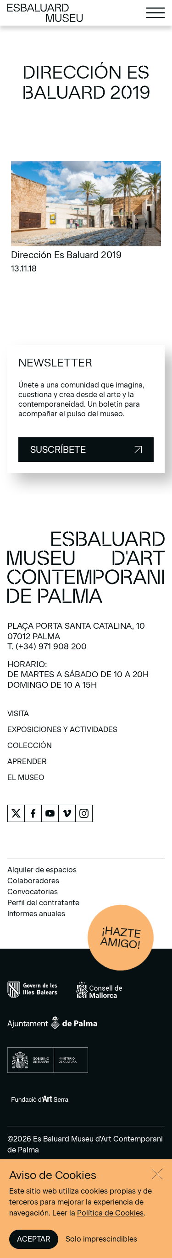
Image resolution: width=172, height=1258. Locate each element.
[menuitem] (18, 716)
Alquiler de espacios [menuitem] (42, 869)
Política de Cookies (110, 1213)
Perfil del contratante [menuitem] (43, 902)
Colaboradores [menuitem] (33, 880)
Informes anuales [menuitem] (36, 913)
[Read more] (86, 220)
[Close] (157, 1173)
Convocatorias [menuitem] (32, 891)
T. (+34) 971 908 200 (47, 647)
